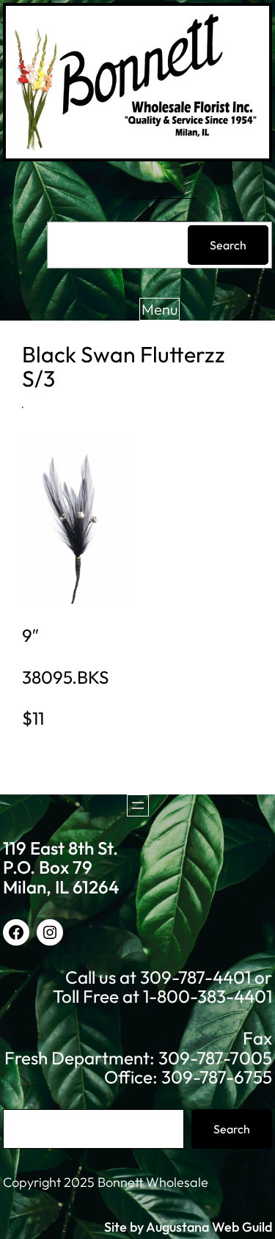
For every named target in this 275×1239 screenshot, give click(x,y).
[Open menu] (138, 805)
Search (228, 245)
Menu (159, 309)
